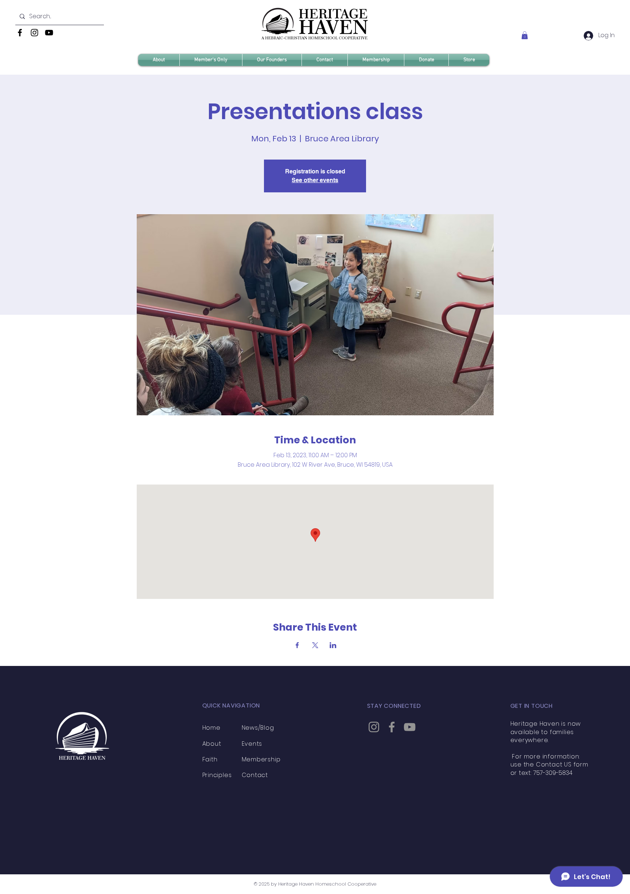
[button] (524, 35)
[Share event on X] (315, 645)
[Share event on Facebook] (297, 645)
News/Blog (258, 728)
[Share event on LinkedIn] (333, 645)
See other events (315, 180)
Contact (255, 775)
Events (252, 744)
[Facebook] (20, 33)
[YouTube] (49, 33)
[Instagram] (34, 33)
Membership (261, 759)
